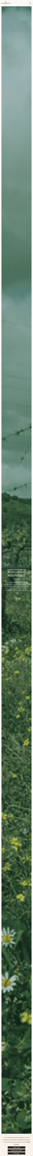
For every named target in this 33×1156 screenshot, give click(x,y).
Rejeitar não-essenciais (16, 1150)
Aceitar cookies (16, 1147)
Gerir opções (16, 1153)
